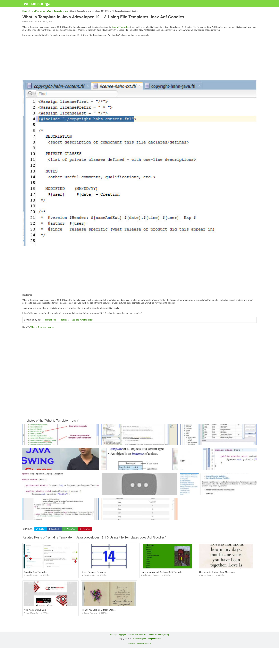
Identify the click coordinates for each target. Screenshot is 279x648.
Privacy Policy (163, 634)
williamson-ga (37, 3)
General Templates (29, 22)
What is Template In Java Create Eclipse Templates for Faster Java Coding (60, 517)
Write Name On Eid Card (35, 609)
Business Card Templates (151, 575)
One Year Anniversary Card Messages (217, 571)
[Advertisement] (139, 59)
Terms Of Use (132, 634)
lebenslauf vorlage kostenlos (139, 643)
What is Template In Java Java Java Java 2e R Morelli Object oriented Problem (139, 467)
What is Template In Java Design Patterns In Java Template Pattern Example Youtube (139, 492)
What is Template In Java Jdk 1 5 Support (60, 443)
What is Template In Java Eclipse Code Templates (218, 492)
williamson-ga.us (139, 638)
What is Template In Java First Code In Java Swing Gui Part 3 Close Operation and (60, 467)
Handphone (50, 319)
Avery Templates (89, 575)
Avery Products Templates (94, 571)
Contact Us (152, 634)
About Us (142, 634)
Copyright (122, 634)
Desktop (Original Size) (82, 319)
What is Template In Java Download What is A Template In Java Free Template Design (139, 517)
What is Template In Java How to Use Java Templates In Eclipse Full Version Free (218, 467)
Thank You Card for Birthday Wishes (99, 609)
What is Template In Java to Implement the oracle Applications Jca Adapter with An (139, 443)
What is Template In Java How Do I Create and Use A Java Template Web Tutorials (218, 443)
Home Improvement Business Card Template (161, 571)
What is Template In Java (42, 327)
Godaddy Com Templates (35, 571)
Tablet (64, 319)
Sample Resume (154, 638)
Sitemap (113, 634)
